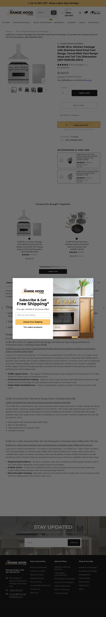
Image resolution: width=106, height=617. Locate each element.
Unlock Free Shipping (32, 322)
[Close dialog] (91, 280)
